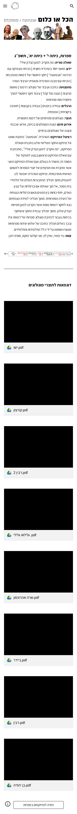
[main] (38, 145)
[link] (38, 327)
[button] (5, 6)
